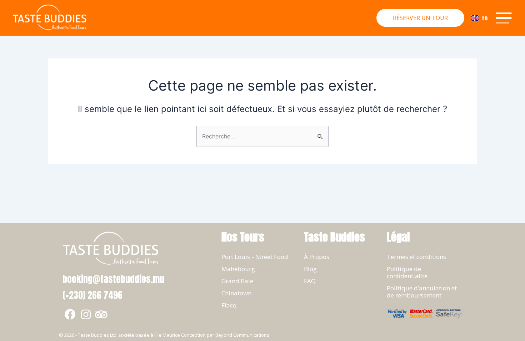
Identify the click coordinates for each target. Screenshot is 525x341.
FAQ (310, 281)
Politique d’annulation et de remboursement (422, 291)
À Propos (316, 257)
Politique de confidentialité (407, 272)
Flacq (229, 305)
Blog (310, 269)
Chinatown (236, 293)
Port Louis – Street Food (254, 257)
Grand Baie (237, 281)
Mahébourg (238, 269)
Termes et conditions (416, 257)
